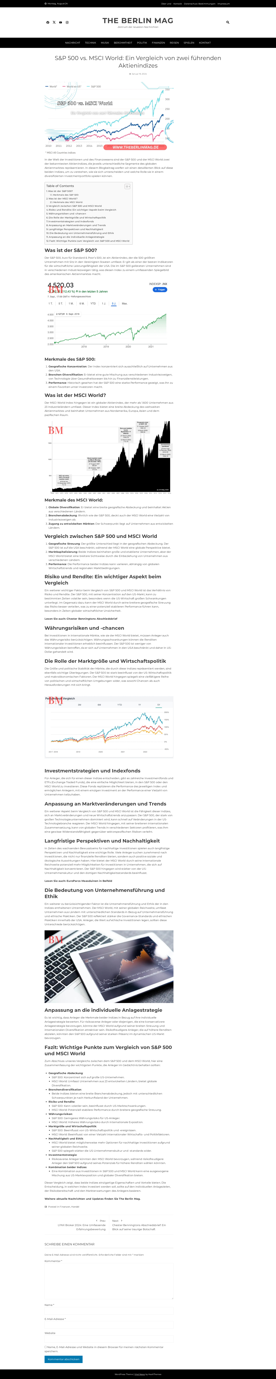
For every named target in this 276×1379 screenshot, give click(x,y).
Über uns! (166, 3)
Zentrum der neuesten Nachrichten (138, 27)
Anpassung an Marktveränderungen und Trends (77, 225)
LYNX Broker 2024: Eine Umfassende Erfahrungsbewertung (82, 1225)
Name (49, 1305)
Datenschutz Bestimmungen (199, 3)
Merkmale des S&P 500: (66, 195)
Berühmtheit (123, 42)
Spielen (189, 42)
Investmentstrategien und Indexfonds (71, 221)
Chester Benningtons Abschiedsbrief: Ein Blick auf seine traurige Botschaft (139, 1225)
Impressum (224, 3)
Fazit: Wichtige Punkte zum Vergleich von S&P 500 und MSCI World (89, 240)
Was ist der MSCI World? (63, 198)
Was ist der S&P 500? (60, 191)
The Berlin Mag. (129, 1198)
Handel (75, 1206)
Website (50, 1333)
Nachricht (72, 42)
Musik (105, 42)
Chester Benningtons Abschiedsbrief (92, 618)
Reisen (174, 42)
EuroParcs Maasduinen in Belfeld (89, 880)
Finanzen (158, 42)
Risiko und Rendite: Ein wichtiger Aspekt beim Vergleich (82, 209)
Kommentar (53, 1261)
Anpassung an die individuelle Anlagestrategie (76, 237)
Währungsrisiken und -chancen (67, 213)
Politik (142, 42)
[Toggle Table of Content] (125, 186)
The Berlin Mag (138, 20)
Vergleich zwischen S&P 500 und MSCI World (75, 206)
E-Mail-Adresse (55, 1319)
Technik (90, 42)
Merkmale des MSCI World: (68, 202)
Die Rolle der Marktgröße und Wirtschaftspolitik (77, 217)
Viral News (139, 1374)
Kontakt (177, 3)
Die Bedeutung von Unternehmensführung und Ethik (82, 233)
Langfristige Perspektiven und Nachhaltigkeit (76, 229)
